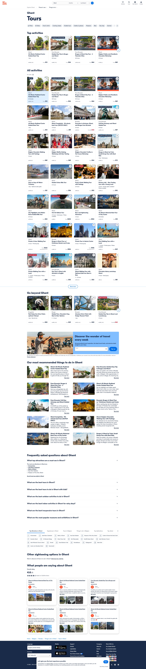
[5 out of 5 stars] (41, 584)
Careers (98, 648)
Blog (98, 651)
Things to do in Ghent (50, 638)
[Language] (135, 2)
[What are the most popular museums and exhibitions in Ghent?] (117, 517)
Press (98, 653)
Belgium (34, 638)
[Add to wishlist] (47, 37)
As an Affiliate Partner (111, 651)
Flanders (40, 638)
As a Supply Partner (110, 646)
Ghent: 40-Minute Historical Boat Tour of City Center (40, 581)
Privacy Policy (73, 651)
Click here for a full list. (57, 558)
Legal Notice (73, 648)
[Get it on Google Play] (60, 648)
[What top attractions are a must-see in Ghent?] (117, 460)
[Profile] (141, 2)
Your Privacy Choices (75, 653)
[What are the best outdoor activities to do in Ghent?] (117, 496)
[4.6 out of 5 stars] (31, 576)
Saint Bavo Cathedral (34, 467)
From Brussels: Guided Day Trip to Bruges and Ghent (103, 581)
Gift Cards (99, 656)
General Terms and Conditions (77, 656)
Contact (72, 646)
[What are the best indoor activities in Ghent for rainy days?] (117, 503)
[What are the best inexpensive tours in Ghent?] (117, 510)
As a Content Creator (111, 648)
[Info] (33, 74)
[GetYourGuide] (4, 3)
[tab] (36, 531)
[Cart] (129, 2)
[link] (38, 50)
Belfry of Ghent (32, 469)
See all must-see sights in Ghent (35, 476)
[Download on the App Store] (60, 653)
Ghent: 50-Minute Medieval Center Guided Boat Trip (72, 581)
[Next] (118, 50)
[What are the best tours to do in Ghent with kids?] (117, 489)
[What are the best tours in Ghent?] (117, 482)
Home (28, 638)
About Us (99, 646)
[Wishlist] (123, 2)
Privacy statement (31, 357)
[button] (38, 50)
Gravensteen (31, 466)
